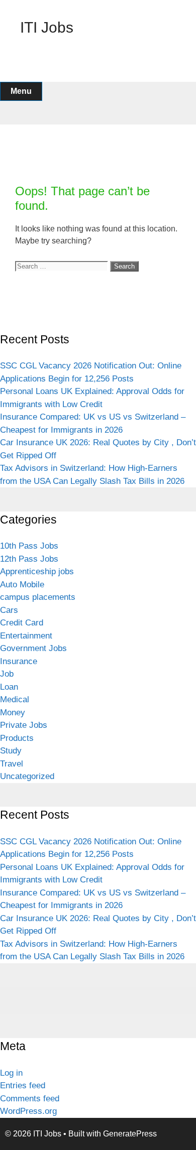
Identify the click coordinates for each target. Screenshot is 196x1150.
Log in (11, 1073)
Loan (9, 687)
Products (17, 738)
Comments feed (29, 1098)
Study (11, 750)
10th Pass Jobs (29, 546)
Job (7, 674)
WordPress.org (28, 1111)
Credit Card (21, 622)
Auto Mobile (22, 584)
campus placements (37, 597)
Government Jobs (33, 648)
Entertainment (26, 636)
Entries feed (22, 1085)
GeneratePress (130, 1133)
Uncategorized (27, 776)
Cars (9, 610)
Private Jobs (23, 725)
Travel (11, 764)
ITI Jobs (46, 27)
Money (12, 712)
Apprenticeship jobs (37, 571)
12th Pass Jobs (29, 559)
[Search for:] (62, 266)
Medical (14, 699)
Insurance (18, 661)
